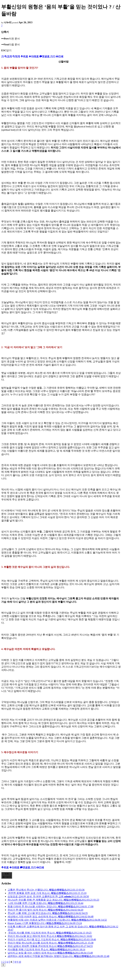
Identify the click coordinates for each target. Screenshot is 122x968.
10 (19, 962)
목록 (7, 875)
